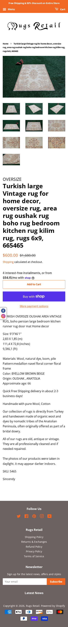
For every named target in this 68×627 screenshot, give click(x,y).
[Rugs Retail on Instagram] (42, 516)
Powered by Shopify (53, 606)
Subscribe (56, 582)
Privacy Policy (34, 551)
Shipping (8, 262)
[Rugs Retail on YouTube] (49, 516)
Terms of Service (34, 556)
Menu (11, 9)
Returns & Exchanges (34, 541)
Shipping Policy (34, 537)
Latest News (34, 593)
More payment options (34, 306)
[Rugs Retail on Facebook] (26, 516)
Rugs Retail (33, 606)
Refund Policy (34, 546)
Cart (62, 9)
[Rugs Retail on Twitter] (19, 516)
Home (5, 43)
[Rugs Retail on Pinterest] (34, 516)
